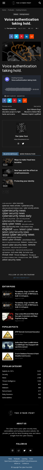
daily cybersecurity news (10, 226)
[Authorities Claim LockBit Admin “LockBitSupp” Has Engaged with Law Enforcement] (7, 345)
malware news (32, 242)
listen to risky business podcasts (11, 242)
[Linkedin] (26, 36)
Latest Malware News (28, 240)
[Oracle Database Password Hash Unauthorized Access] (7, 356)
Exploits (15, 229)
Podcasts (11, 10)
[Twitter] (16, 36)
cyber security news (13, 213)
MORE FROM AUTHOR (27, 154)
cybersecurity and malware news (12, 208)
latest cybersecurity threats (12, 237)
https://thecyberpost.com (21, 139)
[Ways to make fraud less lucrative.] (7, 162)
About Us (17, 463)
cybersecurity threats (12, 221)
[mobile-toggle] (3, 3)
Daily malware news (26, 227)
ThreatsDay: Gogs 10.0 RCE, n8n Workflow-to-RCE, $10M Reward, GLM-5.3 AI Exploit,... (26, 294)
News (10, 459)
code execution (7, 203)
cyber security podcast (8, 218)
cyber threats (27, 221)
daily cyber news (11, 224)
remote (31, 245)
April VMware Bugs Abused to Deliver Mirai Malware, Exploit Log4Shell (31, 111)
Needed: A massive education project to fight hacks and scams (11, 111)
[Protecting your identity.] (7, 183)
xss (30, 257)
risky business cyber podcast (19, 247)
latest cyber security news (18, 234)
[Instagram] (19, 143)
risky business (6, 247)
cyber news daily (18, 203)
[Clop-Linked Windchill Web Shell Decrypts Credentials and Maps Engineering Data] (7, 317)
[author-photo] (21, 133)
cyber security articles (31, 208)
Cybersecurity (27, 205)
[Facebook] (11, 36)
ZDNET (36, 257)
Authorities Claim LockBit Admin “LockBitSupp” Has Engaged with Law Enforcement (26, 345)
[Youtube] (30, 450)
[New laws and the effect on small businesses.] (7, 173)
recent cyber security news (14, 245)
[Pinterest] (21, 36)
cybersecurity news (14, 210)
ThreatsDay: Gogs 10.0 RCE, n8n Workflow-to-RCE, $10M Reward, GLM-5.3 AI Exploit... (26, 305)
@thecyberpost (21, 278)
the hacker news (28, 252)
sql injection (6, 252)
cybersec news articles (11, 206)
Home (4, 10)
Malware (24, 242)
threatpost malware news (9, 257)
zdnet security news (11, 260)
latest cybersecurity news (15, 232)
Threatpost (32, 255)
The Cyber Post (11, 28)
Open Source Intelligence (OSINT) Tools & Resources (20, 461)
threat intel (7, 255)
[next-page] (7, 191)
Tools (31, 459)
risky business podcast (8, 250)
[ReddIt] (31, 36)
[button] (40, 3)
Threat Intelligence (21, 255)
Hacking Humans (21, 10)
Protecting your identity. (24, 181)
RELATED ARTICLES (10, 154)
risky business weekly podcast (24, 250)
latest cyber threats (11, 239)
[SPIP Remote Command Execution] (7, 335)
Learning (24, 459)
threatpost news (23, 257)
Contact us (25, 463)
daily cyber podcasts (28, 224)
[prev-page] (3, 191)
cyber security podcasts (23, 218)
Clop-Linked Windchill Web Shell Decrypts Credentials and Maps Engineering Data (26, 316)
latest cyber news (29, 229)
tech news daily (16, 252)
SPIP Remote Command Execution (27, 332)
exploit (7, 229)
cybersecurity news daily (16, 216)
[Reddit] (18, 450)
